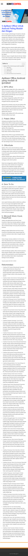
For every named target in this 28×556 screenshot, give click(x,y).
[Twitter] (13, 554)
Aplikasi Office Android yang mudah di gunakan (14, 66)
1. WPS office (8, 67)
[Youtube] (16, 554)
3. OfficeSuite (8, 70)
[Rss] (10, 554)
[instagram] (17, 554)
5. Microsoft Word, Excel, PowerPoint (13, 73)
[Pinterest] (14, 554)
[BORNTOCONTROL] (14, 4)
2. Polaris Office (9, 69)
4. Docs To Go (8, 72)
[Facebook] (11, 554)
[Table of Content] (23, 64)
